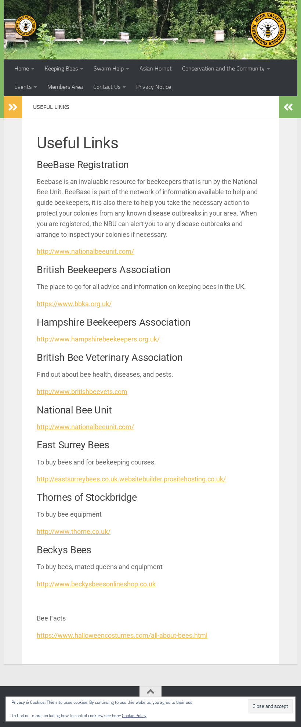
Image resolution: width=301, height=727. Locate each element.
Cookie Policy (134, 715)
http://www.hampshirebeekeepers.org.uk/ (98, 339)
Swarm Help (109, 68)
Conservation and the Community (223, 68)
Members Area (65, 86)
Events (23, 86)
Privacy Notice (153, 86)
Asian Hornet (155, 68)
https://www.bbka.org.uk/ (74, 304)
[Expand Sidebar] (13, 107)
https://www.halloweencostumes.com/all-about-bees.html (122, 635)
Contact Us (106, 86)
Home (21, 68)
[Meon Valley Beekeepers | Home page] (26, 26)
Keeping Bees (61, 68)
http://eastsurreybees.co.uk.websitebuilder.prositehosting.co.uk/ (131, 479)
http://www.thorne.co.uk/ (73, 531)
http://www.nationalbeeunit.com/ (85, 251)
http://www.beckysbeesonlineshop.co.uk (96, 584)
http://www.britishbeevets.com (82, 391)
